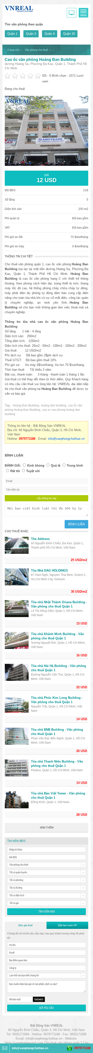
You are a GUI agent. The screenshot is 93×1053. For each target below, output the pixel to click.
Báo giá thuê (25, 925)
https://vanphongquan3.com (24, 1043)
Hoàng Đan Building (26, 405)
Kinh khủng (35, 465)
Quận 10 (69, 33)
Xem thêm (46, 827)
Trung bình (75, 465)
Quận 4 (50, 33)
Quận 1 (12, 33)
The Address (40, 539)
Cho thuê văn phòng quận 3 (63, 1043)
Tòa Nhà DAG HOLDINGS (49, 570)
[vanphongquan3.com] (19, 8)
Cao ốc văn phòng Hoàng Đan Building (40, 60)
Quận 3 (31, 33)
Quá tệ (55, 465)
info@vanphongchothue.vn (66, 438)
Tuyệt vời (33, 471)
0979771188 (82, 1048)
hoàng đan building (53, 405)
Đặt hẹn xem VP (67, 925)
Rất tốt (15, 471)
